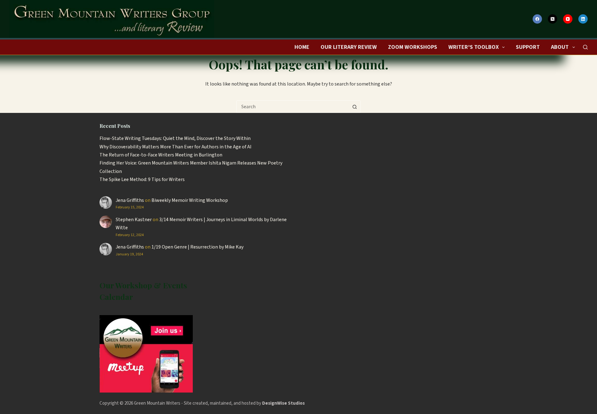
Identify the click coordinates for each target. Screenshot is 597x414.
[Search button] (354, 107)
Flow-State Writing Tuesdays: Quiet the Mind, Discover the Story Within (175, 138)
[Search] (585, 47)
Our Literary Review (349, 47)
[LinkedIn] (583, 19)
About (560, 47)
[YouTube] (567, 19)
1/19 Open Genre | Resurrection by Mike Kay (197, 247)
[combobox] (293, 106)
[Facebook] (537, 19)
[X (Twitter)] (552, 19)
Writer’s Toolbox (473, 47)
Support (528, 47)
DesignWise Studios (283, 403)
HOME (301, 47)
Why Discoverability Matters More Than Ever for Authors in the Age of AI (176, 146)
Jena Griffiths (130, 200)
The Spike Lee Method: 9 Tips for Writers (142, 179)
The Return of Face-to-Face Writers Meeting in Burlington (161, 154)
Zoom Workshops (412, 47)
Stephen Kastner (134, 219)
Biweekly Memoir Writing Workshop (189, 200)
